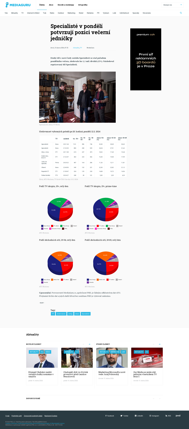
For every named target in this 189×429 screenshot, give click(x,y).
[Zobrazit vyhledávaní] (181, 13)
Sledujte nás (167, 5)
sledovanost (61, 314)
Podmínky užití (17, 416)
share (77, 314)
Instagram (155, 416)
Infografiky (82, 5)
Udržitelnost (124, 13)
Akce (51, 5)
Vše (6, 13)
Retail (81, 13)
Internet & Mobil (33, 13)
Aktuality (14, 13)
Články (42, 5)
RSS (169, 416)
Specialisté (85, 314)
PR (98, 13)
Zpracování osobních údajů (33, 416)
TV (22, 13)
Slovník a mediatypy (66, 5)
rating (70, 314)
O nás (7, 416)
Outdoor (61, 13)
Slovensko (147, 13)
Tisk (44, 13)
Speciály (136, 13)
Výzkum (106, 13)
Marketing (71, 13)
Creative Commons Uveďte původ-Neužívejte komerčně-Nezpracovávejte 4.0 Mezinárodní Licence (34, 423)
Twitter (125, 416)
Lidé (114, 13)
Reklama (90, 13)
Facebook (110, 416)
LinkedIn (140, 416)
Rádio (52, 13)
